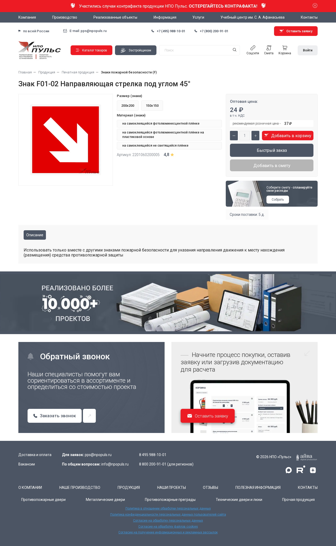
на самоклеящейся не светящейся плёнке (155, 145)
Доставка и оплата (34, 455)
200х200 (127, 106)
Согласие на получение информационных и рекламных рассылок (168, 532)
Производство (64, 17)
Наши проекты (171, 487)
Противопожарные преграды (170, 499)
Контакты (309, 17)
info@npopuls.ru (115, 464)
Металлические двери (105, 499)
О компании (30, 487)
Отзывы (210, 487)
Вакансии (26, 464)
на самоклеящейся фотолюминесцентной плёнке (161, 123)
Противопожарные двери (43, 499)
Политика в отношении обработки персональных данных (168, 508)
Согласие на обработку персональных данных (168, 520)
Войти (307, 50)
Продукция (129, 487)
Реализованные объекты (115, 17)
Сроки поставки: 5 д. (247, 214)
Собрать (278, 199)
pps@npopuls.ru (98, 455)
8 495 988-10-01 (152, 455)
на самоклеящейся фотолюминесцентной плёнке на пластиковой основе (163, 135)
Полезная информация (258, 487)
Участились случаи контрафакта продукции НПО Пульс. (168, 6)
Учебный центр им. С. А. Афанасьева (252, 17)
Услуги (198, 17)
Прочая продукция (298, 499)
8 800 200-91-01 (152, 464)
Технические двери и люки (239, 499)
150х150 (152, 106)
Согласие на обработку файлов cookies (168, 526)
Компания (27, 17)
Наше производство (79, 487)
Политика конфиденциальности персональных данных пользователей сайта (168, 514)
